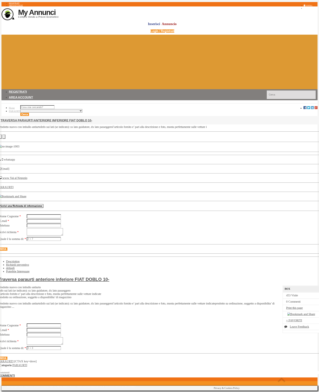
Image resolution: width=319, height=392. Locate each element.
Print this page (294, 307)
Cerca (24, 114)
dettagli (10, 268)
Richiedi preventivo (17, 264)
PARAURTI (14, 111)
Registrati (312, 8)
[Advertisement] (159, 60)
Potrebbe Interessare (18, 271)
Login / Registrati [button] (162, 31)
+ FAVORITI (294, 320)
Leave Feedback (299, 326)
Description (13, 261)
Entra (309, 6)
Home (12, 108)
